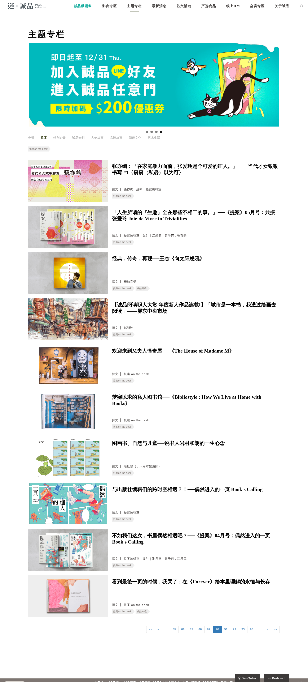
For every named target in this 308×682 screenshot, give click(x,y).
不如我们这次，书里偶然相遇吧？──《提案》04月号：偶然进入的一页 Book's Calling (191, 539)
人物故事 (97, 137)
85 (174, 629)
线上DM (233, 6)
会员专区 (257, 6)
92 (234, 629)
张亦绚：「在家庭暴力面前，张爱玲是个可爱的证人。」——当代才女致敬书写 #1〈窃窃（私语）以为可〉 (195, 169)
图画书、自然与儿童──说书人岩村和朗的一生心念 (168, 443)
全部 (31, 137)
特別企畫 (59, 137)
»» (275, 629)
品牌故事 (116, 137)
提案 (44, 137)
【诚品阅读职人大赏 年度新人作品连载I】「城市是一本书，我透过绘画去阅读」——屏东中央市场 (194, 308)
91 (226, 629)
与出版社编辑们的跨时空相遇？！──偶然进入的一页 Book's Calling (187, 489)
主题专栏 (134, 6)
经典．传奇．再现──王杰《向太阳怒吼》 (158, 258)
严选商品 (208, 6)
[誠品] (27, 5)
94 (251, 629)
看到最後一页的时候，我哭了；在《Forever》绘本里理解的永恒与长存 (191, 581)
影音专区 (109, 6)
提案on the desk (38, 149)
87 (191, 629)
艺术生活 (154, 137)
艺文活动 (184, 6)
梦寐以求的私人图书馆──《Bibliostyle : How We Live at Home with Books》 (186, 400)
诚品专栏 (78, 137)
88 (200, 629)
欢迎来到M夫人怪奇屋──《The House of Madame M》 (173, 351)
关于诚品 (282, 6)
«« (150, 629)
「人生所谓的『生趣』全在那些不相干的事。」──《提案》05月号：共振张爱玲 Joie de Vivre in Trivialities (193, 215)
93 (243, 629)
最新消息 (159, 6)
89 (208, 629)
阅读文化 (135, 137)
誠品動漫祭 (83, 6)
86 (183, 629)
